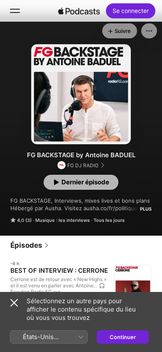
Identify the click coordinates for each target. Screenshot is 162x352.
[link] (29, 245)
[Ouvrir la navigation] (15, 11)
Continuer (123, 337)
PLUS (146, 209)
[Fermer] (14, 303)
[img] (79, 11)
